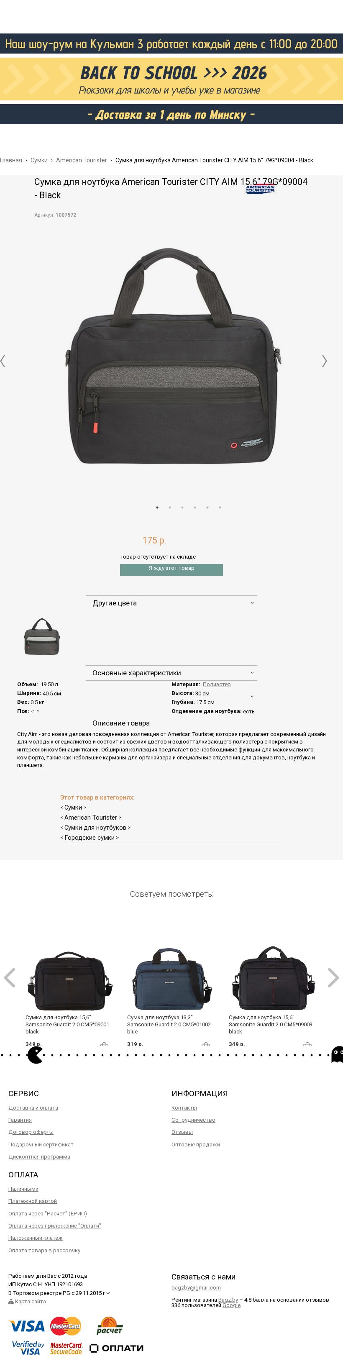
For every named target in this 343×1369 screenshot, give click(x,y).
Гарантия (20, 1120)
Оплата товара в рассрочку (44, 1250)
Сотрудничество (193, 1120)
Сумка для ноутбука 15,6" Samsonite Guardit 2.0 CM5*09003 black (270, 1024)
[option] (171, 355)
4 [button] (195, 507)
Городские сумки (89, 837)
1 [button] (157, 507)
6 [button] (220, 507)
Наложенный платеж (35, 1238)
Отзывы (182, 1132)
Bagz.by (228, 1300)
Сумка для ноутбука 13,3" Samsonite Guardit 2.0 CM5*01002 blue (169, 1024)
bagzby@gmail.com (196, 1287)
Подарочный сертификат (41, 1144)
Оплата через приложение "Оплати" (54, 1226)
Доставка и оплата (33, 1108)
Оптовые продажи (196, 1144)
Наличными (23, 1189)
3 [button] (182, 507)
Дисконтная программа (39, 1157)
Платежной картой (32, 1201)
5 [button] (207, 507)
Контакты (184, 1108)
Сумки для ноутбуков (95, 827)
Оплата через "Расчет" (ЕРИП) (47, 1213)
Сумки (73, 807)
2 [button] (170, 507)
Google (232, 1305)
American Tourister (90, 817)
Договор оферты (31, 1132)
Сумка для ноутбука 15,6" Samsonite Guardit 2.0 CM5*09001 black (67, 1024)
